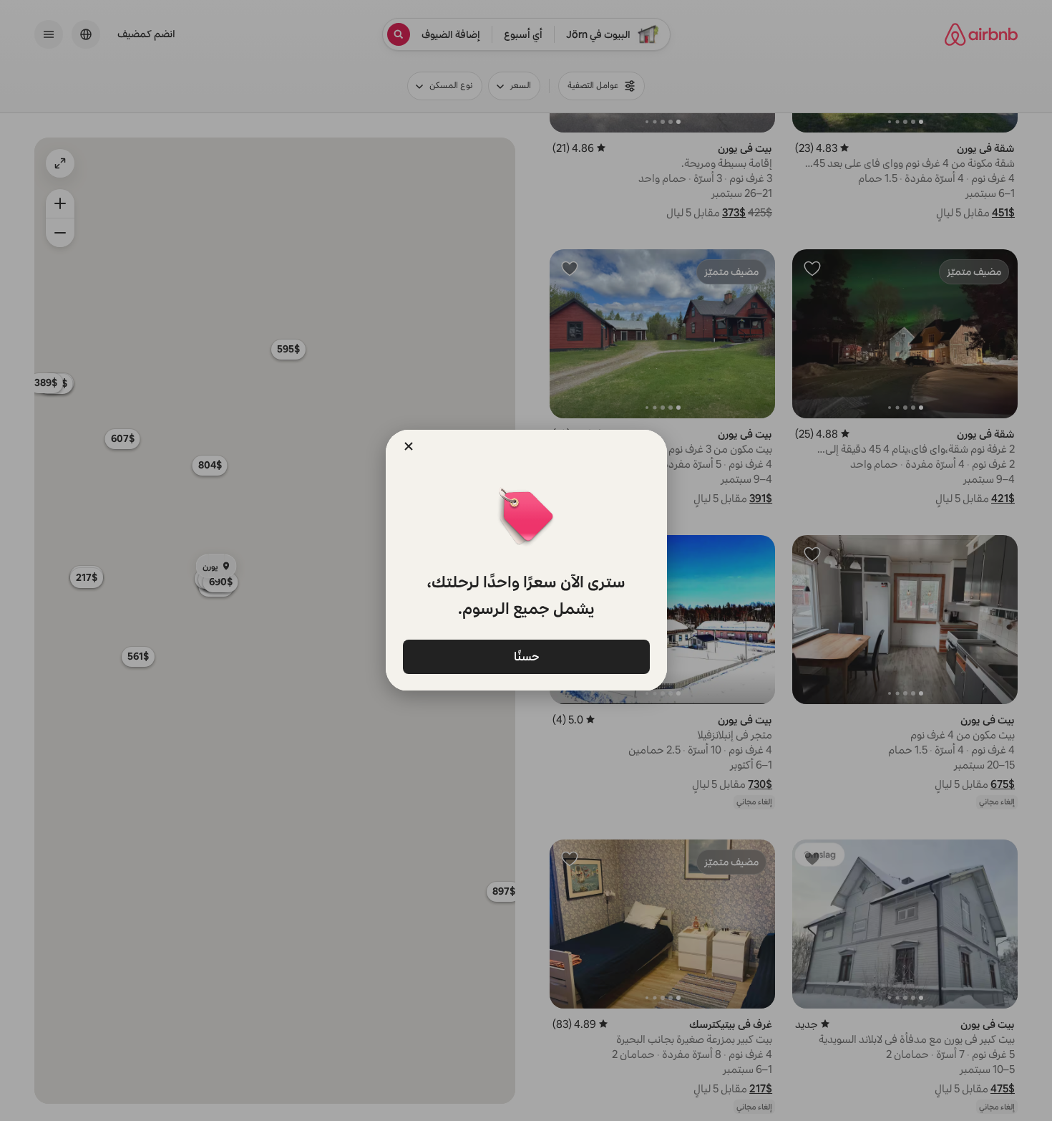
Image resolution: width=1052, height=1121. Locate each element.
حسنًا (526, 655)
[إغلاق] (408, 446)
